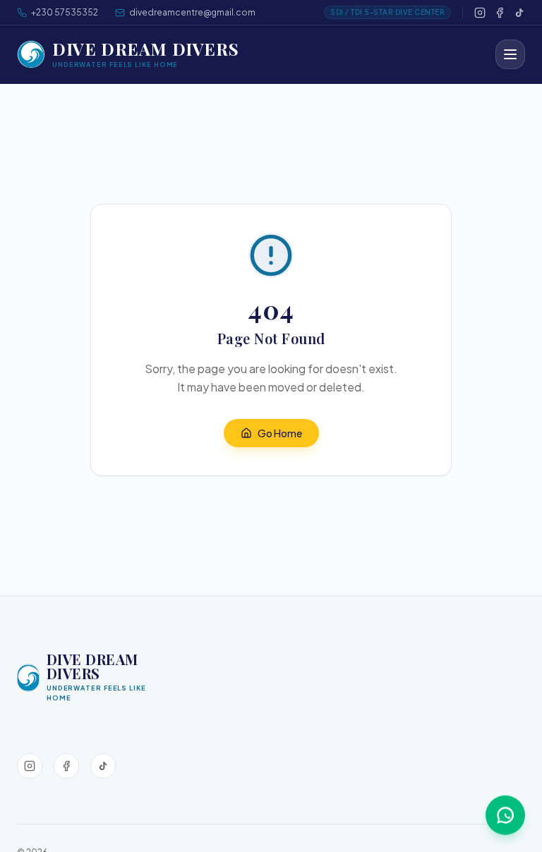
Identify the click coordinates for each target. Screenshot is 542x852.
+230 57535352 (64, 12)
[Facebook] (499, 12)
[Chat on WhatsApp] (505, 814)
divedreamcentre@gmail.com (192, 12)
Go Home (280, 433)
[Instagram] (480, 12)
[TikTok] (519, 12)
